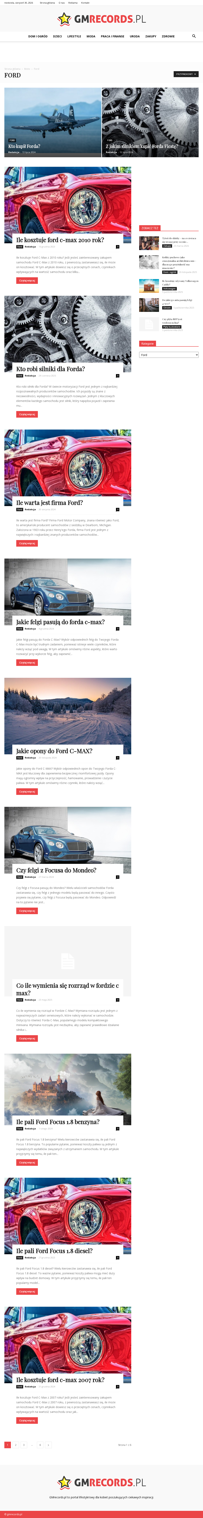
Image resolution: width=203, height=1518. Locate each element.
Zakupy (150, 36)
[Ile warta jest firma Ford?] (67, 468)
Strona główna (47, 2)
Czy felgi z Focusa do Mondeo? (56, 870)
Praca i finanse (112, 36)
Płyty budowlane (171, 326)
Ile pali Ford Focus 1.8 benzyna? (58, 1122)
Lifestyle (74, 36)
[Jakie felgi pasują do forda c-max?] (67, 592)
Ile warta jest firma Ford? (49, 502)
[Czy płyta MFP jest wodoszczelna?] (149, 324)
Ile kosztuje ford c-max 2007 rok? (60, 1380)
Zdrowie (168, 36)
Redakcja (13, 152)
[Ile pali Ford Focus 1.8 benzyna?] (67, 1089)
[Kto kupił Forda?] (52, 120)
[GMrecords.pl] (101, 18)
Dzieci (57, 36)
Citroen (167, 307)
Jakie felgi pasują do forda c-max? (60, 622)
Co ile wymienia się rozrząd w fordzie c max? (67, 989)
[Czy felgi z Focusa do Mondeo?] (67, 840)
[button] (194, 36)
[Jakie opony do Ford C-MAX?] (67, 716)
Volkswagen (169, 288)
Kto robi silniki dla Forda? (50, 369)
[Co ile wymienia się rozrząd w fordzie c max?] (67, 961)
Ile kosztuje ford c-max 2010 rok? (60, 240)
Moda (91, 36)
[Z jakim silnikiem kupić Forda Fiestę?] (150, 125)
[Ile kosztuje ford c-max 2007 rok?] (67, 1345)
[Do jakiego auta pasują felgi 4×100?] (149, 305)
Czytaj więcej (27, 280)
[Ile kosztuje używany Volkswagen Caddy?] (149, 286)
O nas (62, 2)
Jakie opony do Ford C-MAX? (54, 751)
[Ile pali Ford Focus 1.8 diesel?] (67, 1216)
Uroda (135, 36)
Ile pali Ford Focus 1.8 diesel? (54, 1251)
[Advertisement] (101, 52)
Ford (12, 140)
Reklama (73, 2)
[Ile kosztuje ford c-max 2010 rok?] (67, 205)
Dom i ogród (38, 36)
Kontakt (85, 2)
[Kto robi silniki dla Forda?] (67, 334)
